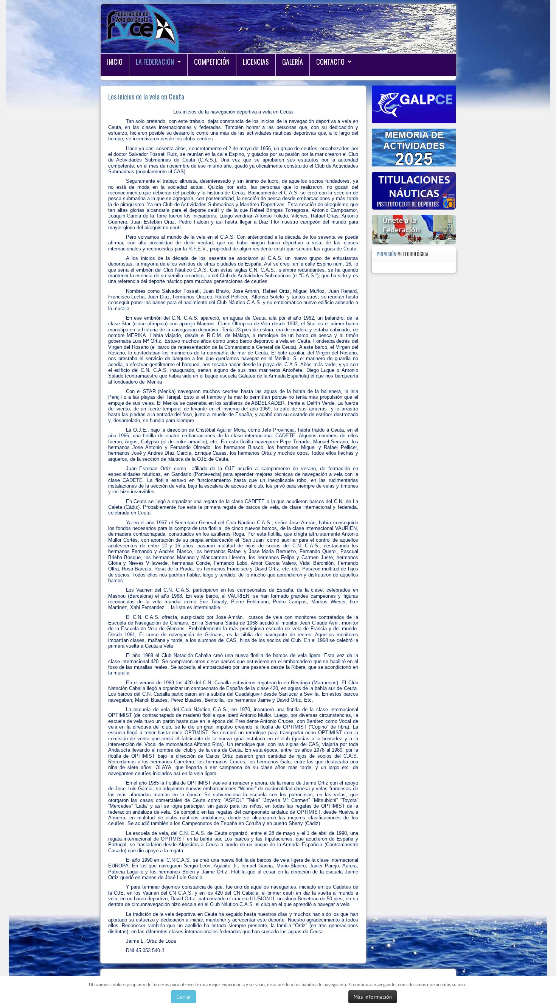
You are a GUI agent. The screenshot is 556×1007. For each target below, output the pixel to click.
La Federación (155, 62)
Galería (292, 62)
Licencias (256, 62)
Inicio (115, 62)
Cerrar (183, 997)
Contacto (330, 62)
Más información (372, 997)
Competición (212, 62)
